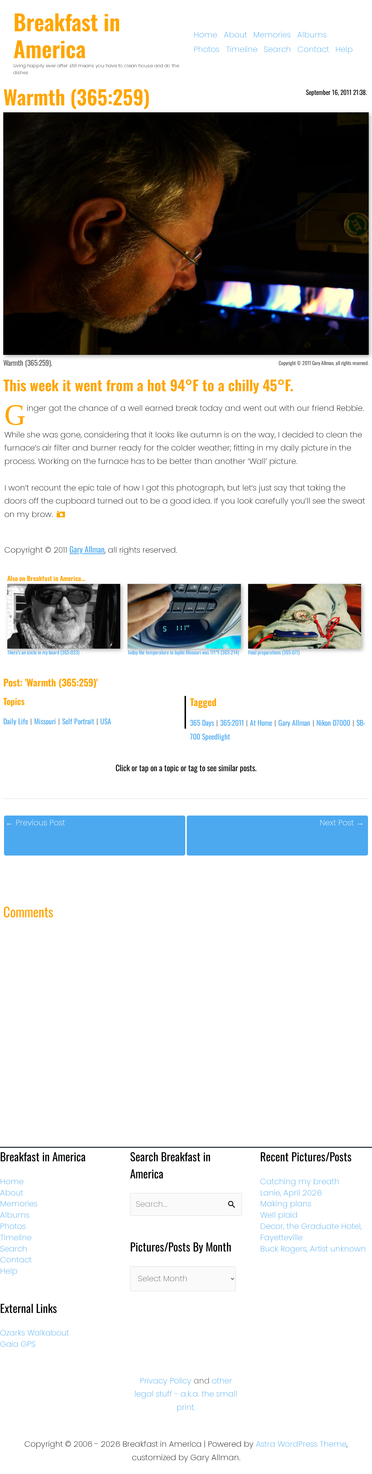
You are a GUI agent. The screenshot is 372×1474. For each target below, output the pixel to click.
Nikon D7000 (333, 722)
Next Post (342, 822)
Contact (313, 49)
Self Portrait (78, 721)
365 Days (202, 722)
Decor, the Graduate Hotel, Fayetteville (311, 1232)
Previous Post (35, 822)
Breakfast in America (66, 34)
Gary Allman (87, 549)
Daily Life (15, 721)
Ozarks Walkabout (34, 1332)
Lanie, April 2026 (291, 1192)
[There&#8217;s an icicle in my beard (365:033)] (63, 616)
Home (205, 34)
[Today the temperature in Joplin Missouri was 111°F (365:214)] (184, 616)
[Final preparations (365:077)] (304, 616)
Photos (206, 49)
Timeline (242, 49)
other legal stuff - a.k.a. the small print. (185, 1394)
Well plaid (279, 1215)
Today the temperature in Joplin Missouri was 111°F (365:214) (183, 652)
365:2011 (232, 722)
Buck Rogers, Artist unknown (313, 1248)
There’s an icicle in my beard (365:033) (43, 652)
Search (277, 49)
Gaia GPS (18, 1344)
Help (344, 49)
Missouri (45, 721)
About (235, 34)
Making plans (285, 1203)
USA (105, 721)
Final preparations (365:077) (274, 652)
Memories (272, 34)
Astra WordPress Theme (301, 1444)
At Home (261, 722)
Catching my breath (299, 1181)
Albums (312, 34)
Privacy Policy (165, 1380)
